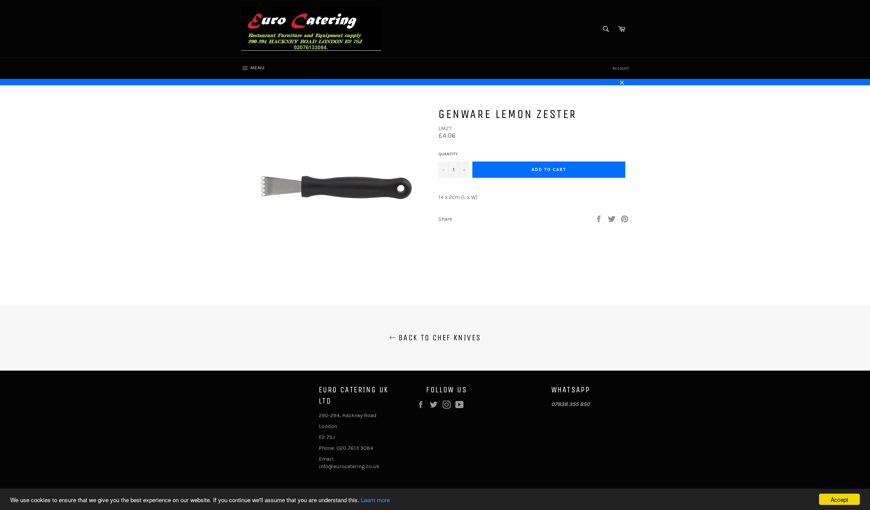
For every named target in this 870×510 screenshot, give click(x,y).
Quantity (448, 154)
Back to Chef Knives (438, 337)
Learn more (375, 499)
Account (620, 68)
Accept (839, 499)
